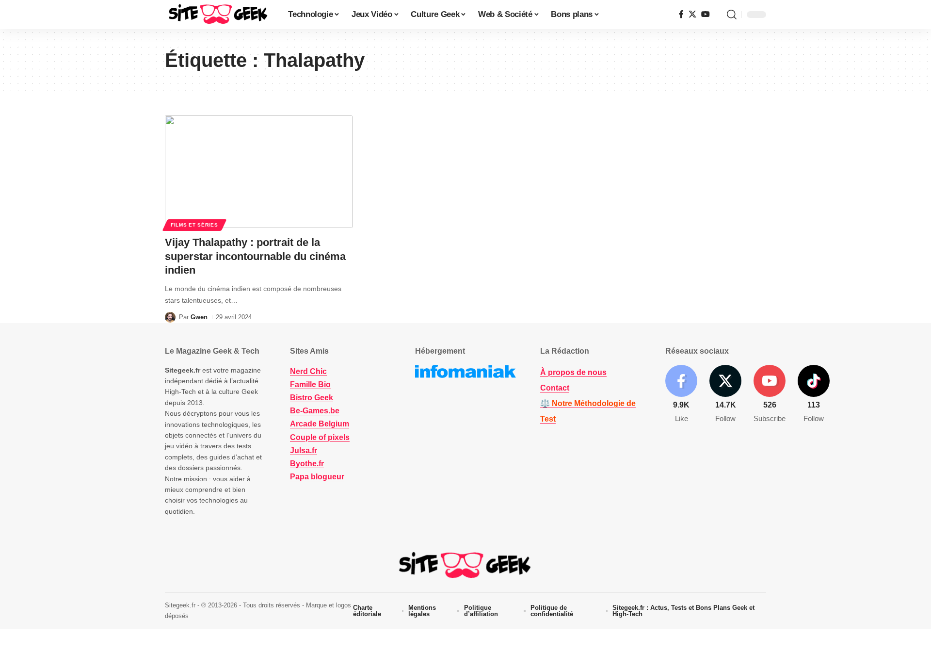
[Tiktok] (814, 394)
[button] (732, 14)
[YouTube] (705, 14)
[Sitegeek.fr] (219, 14)
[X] (692, 14)
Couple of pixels (320, 437)
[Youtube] (770, 394)
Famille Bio (310, 384)
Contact (554, 388)
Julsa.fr (303, 450)
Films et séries (194, 225)
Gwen (199, 317)
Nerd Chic (308, 371)
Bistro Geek (311, 397)
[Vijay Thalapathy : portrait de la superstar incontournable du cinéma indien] (259, 171)
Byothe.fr (307, 463)
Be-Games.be (314, 411)
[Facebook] (681, 14)
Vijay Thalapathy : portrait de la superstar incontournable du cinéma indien (255, 256)
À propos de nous (573, 372)
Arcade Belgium (319, 424)
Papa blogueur (317, 477)
